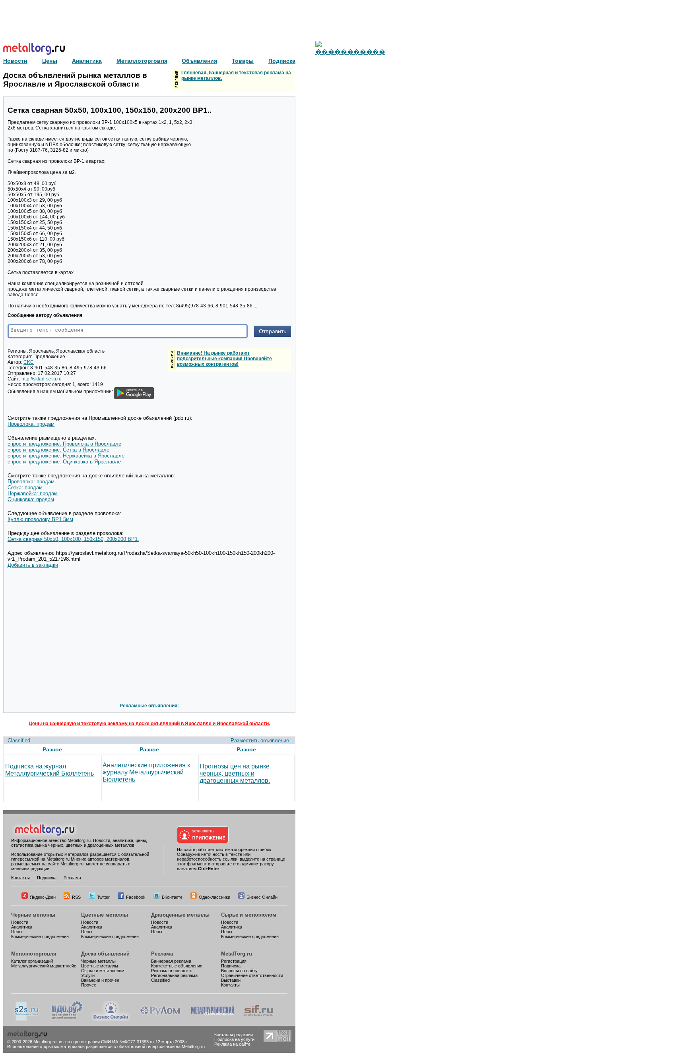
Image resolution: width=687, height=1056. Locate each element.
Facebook (136, 897)
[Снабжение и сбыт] (27, 1019)
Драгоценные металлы (180, 915)
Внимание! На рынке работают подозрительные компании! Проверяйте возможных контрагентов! (224, 358)
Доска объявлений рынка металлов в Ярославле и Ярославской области (75, 79)
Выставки (231, 980)
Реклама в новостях (171, 970)
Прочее (88, 985)
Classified (19, 740)
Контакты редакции (233, 1034)
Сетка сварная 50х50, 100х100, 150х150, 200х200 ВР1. (73, 539)
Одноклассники (214, 897)
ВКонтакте (172, 897)
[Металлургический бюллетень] (212, 1019)
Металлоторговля (33, 954)
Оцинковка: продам (31, 499)
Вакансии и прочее (100, 980)
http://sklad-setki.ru (41, 379)
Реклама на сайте (232, 1044)
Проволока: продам (31, 424)
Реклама (72, 877)
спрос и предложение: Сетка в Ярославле (58, 450)
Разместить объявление (260, 740)
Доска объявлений (105, 954)
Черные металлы (33, 915)
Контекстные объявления (176, 965)
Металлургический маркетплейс (43, 965)
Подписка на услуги (234, 1039)
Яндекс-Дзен (43, 897)
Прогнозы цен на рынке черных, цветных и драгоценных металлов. (235, 773)
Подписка (46, 877)
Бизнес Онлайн (262, 897)
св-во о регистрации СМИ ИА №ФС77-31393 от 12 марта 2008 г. (123, 1041)
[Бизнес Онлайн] (110, 1019)
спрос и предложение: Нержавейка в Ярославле (66, 456)
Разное (52, 749)
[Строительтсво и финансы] (259, 1019)
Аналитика (21, 927)
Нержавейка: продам (33, 493)
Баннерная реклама (171, 961)
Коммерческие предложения (40, 936)
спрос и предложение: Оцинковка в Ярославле (64, 462)
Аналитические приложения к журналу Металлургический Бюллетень (146, 772)
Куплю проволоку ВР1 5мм (40, 519)
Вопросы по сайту (239, 970)
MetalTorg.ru (236, 954)
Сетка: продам (25, 487)
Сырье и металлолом (248, 915)
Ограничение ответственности (252, 975)
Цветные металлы (104, 915)
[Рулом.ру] (160, 1019)
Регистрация (233, 961)
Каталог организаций (32, 961)
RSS (76, 897)
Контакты (20, 877)
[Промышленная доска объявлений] (67, 1019)
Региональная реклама (174, 975)
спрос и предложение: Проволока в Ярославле (64, 444)
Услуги (88, 975)
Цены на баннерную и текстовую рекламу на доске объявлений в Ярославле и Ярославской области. (149, 723)
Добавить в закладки (33, 565)
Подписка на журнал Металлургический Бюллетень (49, 770)
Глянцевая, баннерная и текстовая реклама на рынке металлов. (236, 75)
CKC (28, 362)
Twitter (103, 897)
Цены (16, 931)
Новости (19, 922)
